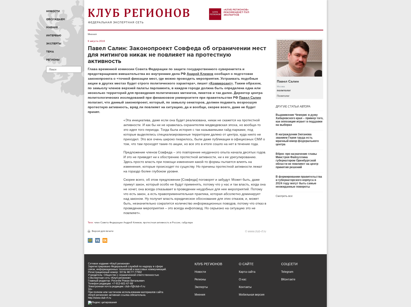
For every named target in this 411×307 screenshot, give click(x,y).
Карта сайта (247, 271)
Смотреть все (284, 196)
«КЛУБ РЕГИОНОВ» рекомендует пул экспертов (236, 12)
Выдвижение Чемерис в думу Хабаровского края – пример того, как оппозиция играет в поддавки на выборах (299, 120)
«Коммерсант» (221, 83)
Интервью (53, 35)
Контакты (245, 287)
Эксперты (53, 43)
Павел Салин (250, 97)
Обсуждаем (55, 19)
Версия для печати (102, 231)
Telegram (287, 271)
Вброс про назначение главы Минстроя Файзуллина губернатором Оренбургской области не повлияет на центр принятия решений (297, 160)
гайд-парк (187, 222)
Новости (53, 11)
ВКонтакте (288, 279)
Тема (50, 51)
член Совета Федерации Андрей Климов (118, 222)
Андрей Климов (200, 74)
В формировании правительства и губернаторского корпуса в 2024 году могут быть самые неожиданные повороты (299, 181)
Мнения (52, 27)
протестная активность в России (161, 222)
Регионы (53, 59)
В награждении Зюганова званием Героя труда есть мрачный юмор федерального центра (297, 139)
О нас (242, 279)
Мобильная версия (251, 294)
